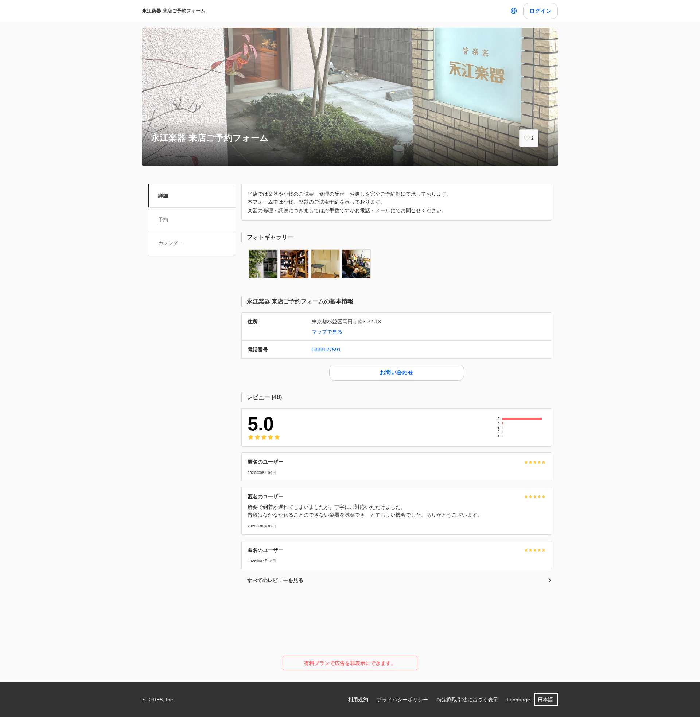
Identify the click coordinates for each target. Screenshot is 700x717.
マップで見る (327, 332)
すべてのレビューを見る (275, 580)
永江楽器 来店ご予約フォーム (173, 10)
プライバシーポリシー (402, 699)
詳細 (163, 196)
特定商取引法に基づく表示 (467, 699)
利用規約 (358, 699)
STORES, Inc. (158, 699)
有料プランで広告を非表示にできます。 (350, 663)
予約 (163, 219)
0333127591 (326, 349)
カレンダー (170, 243)
